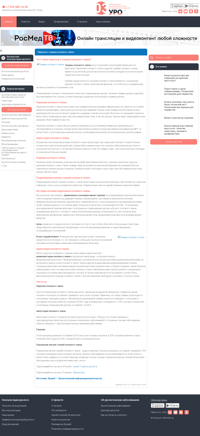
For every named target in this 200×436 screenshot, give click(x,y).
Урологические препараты (15, 126)
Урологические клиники (13, 162)
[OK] (196, 11)
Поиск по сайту (163, 57)
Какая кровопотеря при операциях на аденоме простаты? (176, 78)
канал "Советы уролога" (85, 366)
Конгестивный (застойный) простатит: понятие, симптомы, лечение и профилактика (178, 130)
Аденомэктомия (9, 129)
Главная (9, 21)
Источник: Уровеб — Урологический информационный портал (69, 378)
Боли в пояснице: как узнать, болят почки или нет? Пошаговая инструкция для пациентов (179, 106)
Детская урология (16, 109)
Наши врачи (7, 75)
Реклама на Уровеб (61, 424)
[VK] (180, 11)
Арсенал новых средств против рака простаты (13, 96)
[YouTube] (186, 11)
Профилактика (61, 21)
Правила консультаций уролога (18, 419)
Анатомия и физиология (13, 104)
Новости (25, 21)
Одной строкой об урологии (65, 415)
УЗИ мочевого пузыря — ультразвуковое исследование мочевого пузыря (14, 151)
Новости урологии (60, 419)
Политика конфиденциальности (67, 429)
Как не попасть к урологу (114, 415)
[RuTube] (191, 11)
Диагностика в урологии (14, 118)
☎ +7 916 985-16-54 (15, 7)
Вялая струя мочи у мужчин (178, 118)
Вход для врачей (10, 424)
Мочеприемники (9, 144)
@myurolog (79, 372)
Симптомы (6, 101)
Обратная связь (159, 400)
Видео (42, 21)
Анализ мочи (7, 133)
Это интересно (59, 410)
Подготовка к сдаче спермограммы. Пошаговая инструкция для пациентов (178, 91)
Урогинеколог (8, 158)
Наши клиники (103, 21)
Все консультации (11, 410)
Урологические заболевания (16, 115)
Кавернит (6, 137)
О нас (4, 166)
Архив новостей (173, 141)
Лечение (5, 122)
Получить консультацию (16, 65)
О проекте (82, 21)
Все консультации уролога (15, 71)
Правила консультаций (13, 79)
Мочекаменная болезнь (13, 140)
